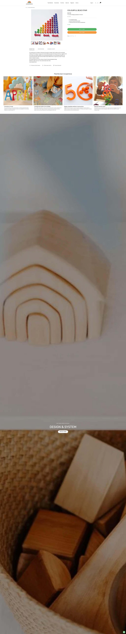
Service (77, 2)
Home (26, 7)
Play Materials (50, 2)
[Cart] (99, 2)
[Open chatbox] (124, 632)
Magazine (72, 2)
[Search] (95, 2)
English (91, 2)
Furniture (62, 2)
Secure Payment (58, 65)
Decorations (56, 2)
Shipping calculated (75, 14)
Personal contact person (35, 65)
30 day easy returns (47, 65)
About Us (67, 2)
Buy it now (82, 32)
